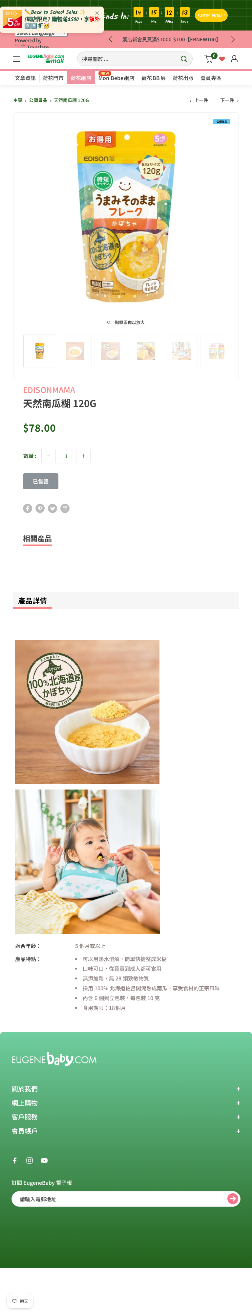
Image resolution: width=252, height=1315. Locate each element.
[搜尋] (184, 58)
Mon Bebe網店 (116, 78)
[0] (209, 59)
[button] (232, 39)
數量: (29, 456)
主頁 (17, 100)
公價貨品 (38, 100)
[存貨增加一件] (83, 456)
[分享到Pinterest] (40, 508)
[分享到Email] (65, 508)
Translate (38, 47)
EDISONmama (49, 389)
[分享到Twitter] (52, 508)
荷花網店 (81, 78)
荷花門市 (53, 78)
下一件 (227, 100)
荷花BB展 (153, 78)
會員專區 (210, 78)
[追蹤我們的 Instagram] (29, 1160)
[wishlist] (222, 58)
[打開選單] (16, 59)
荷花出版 (183, 78)
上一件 (201, 100)
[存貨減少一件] (48, 456)
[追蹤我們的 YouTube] (44, 1160)
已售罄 (41, 481)
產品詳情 (32, 600)
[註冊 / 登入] (234, 58)
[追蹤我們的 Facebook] (14, 1160)
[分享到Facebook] (27, 508)
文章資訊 (25, 78)
